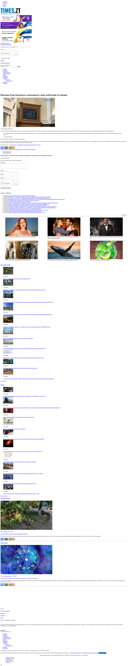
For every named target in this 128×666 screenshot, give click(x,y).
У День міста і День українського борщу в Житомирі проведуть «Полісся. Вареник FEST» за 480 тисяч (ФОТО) (28, 378)
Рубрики (5, 78)
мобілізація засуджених (21, 149)
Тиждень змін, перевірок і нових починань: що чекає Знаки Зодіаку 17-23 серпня (19, 578)
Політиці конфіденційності (76, 652)
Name (2, 170)
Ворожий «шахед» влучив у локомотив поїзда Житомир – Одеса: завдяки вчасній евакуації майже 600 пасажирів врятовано (36, 199)
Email (2, 174)
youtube (5, 5)
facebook (5, 1)
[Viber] (11, 148)
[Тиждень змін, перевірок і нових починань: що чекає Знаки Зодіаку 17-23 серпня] (26, 573)
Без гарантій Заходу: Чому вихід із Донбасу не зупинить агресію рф (23, 200)
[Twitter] (4, 148)
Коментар (3, 162)
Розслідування (9, 81)
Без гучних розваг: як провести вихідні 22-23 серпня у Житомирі (18, 338)
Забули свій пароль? (5, 63)
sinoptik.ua (7, 620)
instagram (5, 2)
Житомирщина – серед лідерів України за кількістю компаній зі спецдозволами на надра (23, 357)
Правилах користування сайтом (91, 652)
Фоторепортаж (6, 73)
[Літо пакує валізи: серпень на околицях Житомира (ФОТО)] (26, 529)
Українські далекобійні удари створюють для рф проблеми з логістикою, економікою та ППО (24, 348)
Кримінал (5, 77)
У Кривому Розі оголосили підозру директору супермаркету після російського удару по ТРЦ (29, 196)
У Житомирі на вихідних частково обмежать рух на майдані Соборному (24, 208)
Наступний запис (7, 152)
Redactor (6, 531)
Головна (5, 69)
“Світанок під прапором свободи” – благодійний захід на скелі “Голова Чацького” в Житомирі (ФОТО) (31, 207)
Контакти (5, 83)
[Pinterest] (6, 148)
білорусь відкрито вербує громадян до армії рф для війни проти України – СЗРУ (26, 212)
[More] (13, 148)
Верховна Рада (6, 149)
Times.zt (5, 128)
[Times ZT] (64, 11)
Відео (4, 75)
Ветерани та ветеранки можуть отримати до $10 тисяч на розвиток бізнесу (20, 368)
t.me (4, 4)
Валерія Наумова (8, 576)
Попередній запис (7, 151)
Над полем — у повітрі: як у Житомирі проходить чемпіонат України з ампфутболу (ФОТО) (29, 198)
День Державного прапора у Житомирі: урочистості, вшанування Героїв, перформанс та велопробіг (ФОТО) (33, 202)
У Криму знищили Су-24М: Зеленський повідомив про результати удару (24, 211)
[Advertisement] (64, 89)
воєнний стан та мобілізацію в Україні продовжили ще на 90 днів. (25, 144)
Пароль (2, 49)
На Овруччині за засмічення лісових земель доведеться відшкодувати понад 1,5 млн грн (28, 210)
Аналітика (5, 71)
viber (4, 6)
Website (2, 178)
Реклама (5, 82)
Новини (5, 70)
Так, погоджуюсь (102, 652)
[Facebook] (2, 148)
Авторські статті (7, 72)
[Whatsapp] (9, 148)
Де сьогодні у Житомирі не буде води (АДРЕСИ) (19, 201)
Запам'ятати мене (6, 58)
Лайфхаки (5, 76)
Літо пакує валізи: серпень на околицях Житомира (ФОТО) (21, 195)
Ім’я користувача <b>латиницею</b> (9, 47)
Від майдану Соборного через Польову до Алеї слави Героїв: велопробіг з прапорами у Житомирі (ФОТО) (32, 206)
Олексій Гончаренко (30, 149)
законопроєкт (13, 149)
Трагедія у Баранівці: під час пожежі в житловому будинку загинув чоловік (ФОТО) (27, 205)
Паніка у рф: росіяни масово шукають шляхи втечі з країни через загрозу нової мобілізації (28, 204)
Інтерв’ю (8, 79)
